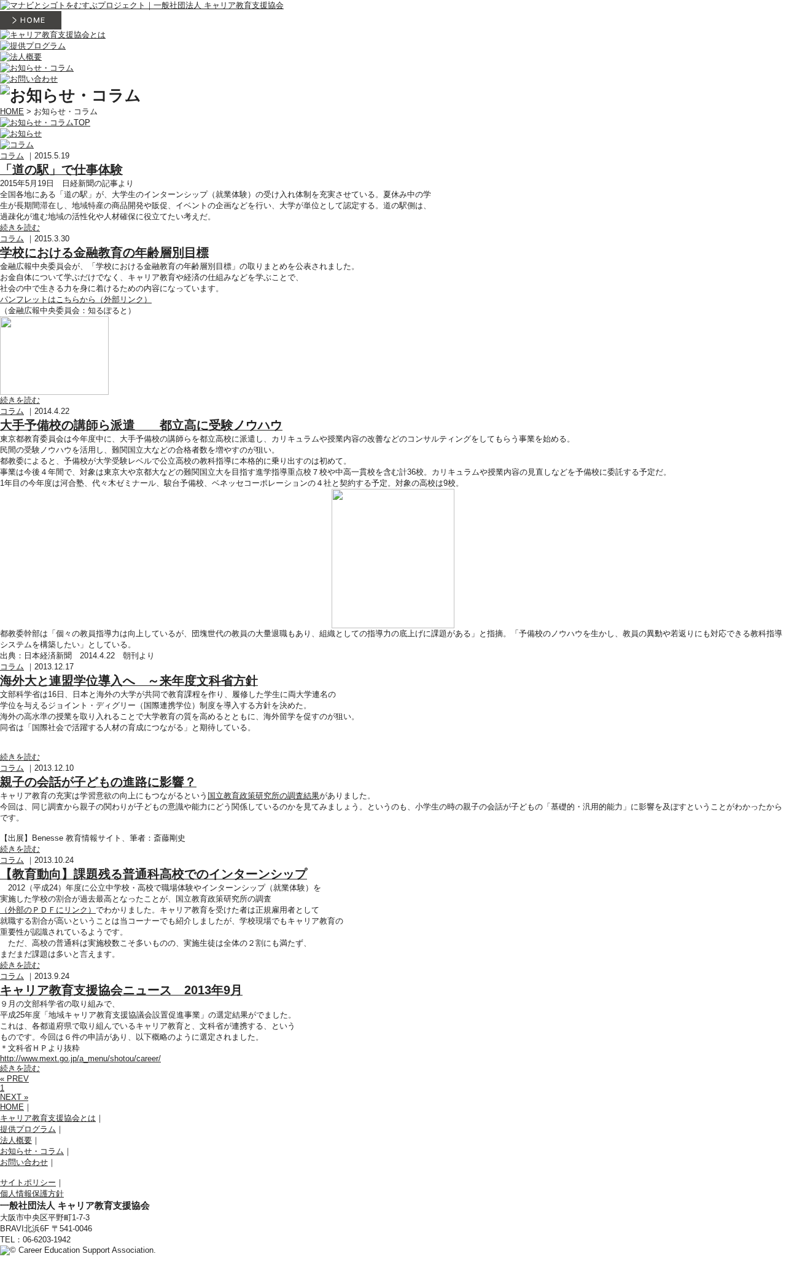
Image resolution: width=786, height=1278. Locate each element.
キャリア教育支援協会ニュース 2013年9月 (121, 990)
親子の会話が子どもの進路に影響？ (98, 782)
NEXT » (14, 1097)
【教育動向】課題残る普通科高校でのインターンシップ (153, 874)
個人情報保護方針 (32, 1193)
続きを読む (20, 227)
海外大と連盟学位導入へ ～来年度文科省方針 (129, 680)
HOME (12, 111)
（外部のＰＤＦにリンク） (48, 909)
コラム (12, 155)
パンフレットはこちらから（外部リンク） (76, 299)
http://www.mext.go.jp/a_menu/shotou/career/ (80, 1058)
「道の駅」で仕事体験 (61, 169)
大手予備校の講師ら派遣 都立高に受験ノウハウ (141, 425)
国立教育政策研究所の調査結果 (263, 795)
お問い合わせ (24, 1162)
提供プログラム (28, 1129)
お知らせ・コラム (32, 1151)
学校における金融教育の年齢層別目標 (104, 252)
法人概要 (16, 1140)
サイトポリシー (28, 1182)
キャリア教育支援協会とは (48, 1118)
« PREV (14, 1078)
